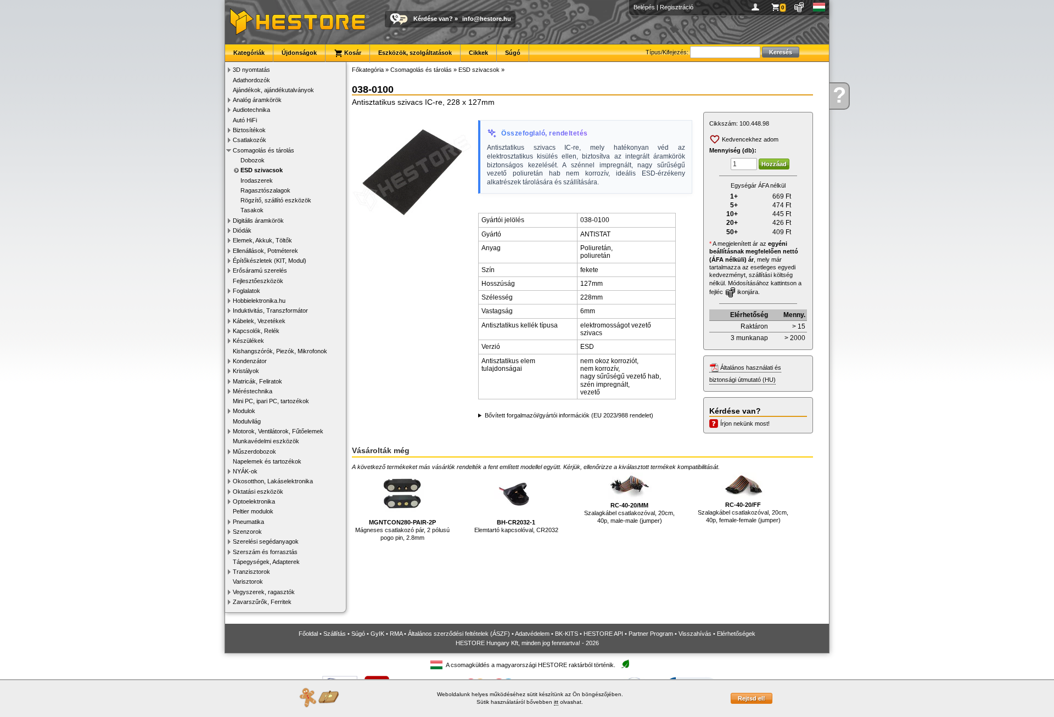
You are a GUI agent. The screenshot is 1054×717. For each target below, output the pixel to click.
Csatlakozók (249, 140)
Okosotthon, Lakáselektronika (273, 481)
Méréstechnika (252, 391)
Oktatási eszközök (258, 491)
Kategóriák (249, 52)
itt (556, 702)
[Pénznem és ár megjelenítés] (799, 7)
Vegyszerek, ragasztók (264, 592)
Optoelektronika (254, 501)
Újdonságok (299, 52)
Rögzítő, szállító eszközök (275, 200)
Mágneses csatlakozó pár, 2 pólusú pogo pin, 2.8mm (402, 530)
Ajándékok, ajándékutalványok (273, 90)
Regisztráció (676, 7)
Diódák (242, 230)
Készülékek (248, 340)
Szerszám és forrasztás (265, 552)
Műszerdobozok (254, 451)
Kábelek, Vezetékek (259, 321)
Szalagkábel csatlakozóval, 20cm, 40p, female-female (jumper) (743, 512)
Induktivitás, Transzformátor (270, 310)
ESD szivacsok (261, 170)
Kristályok (246, 371)
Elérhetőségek (736, 633)
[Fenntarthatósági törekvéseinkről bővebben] (625, 664)
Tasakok (252, 210)
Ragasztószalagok (265, 190)
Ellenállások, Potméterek (265, 250)
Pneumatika (248, 521)
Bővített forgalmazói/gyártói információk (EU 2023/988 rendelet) (569, 415)
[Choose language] (819, 7)
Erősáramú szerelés (260, 270)
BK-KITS (566, 633)
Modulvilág (247, 421)
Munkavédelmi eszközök (266, 441)
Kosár (352, 52)
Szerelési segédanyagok (266, 541)
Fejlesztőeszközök (258, 281)
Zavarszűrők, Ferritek (262, 602)
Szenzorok (247, 531)
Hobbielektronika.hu (259, 300)
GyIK (377, 633)
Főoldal (308, 633)
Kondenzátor (250, 361)
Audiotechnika (251, 109)
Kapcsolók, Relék (256, 331)
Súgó (512, 52)
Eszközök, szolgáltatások (415, 52)
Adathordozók (251, 80)
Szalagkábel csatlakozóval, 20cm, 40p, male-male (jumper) (629, 513)
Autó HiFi (245, 120)
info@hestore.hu (486, 18)
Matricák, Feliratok (257, 381)
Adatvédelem (532, 633)
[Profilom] (757, 7)
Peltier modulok (253, 511)
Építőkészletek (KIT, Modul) (269, 260)
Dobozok (252, 160)
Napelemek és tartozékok (267, 461)
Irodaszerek (256, 180)
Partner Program (651, 633)
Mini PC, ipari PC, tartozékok (271, 401)
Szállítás (334, 633)
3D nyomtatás (251, 69)
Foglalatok (246, 290)
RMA (396, 633)
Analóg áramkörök (257, 100)
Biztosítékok (249, 130)
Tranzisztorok (251, 571)
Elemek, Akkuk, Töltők (262, 240)
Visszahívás (695, 633)
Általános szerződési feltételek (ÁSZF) (459, 633)
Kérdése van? (433, 18)
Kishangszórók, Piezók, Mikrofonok (280, 351)
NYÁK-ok (245, 471)
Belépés (644, 7)
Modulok (244, 411)
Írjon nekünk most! (745, 423)
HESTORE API (603, 633)
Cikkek (478, 52)
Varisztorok (248, 581)
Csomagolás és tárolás (263, 150)
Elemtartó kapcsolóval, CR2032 (516, 526)
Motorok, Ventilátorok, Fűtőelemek (278, 431)
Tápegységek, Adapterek (266, 561)
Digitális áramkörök (258, 220)
